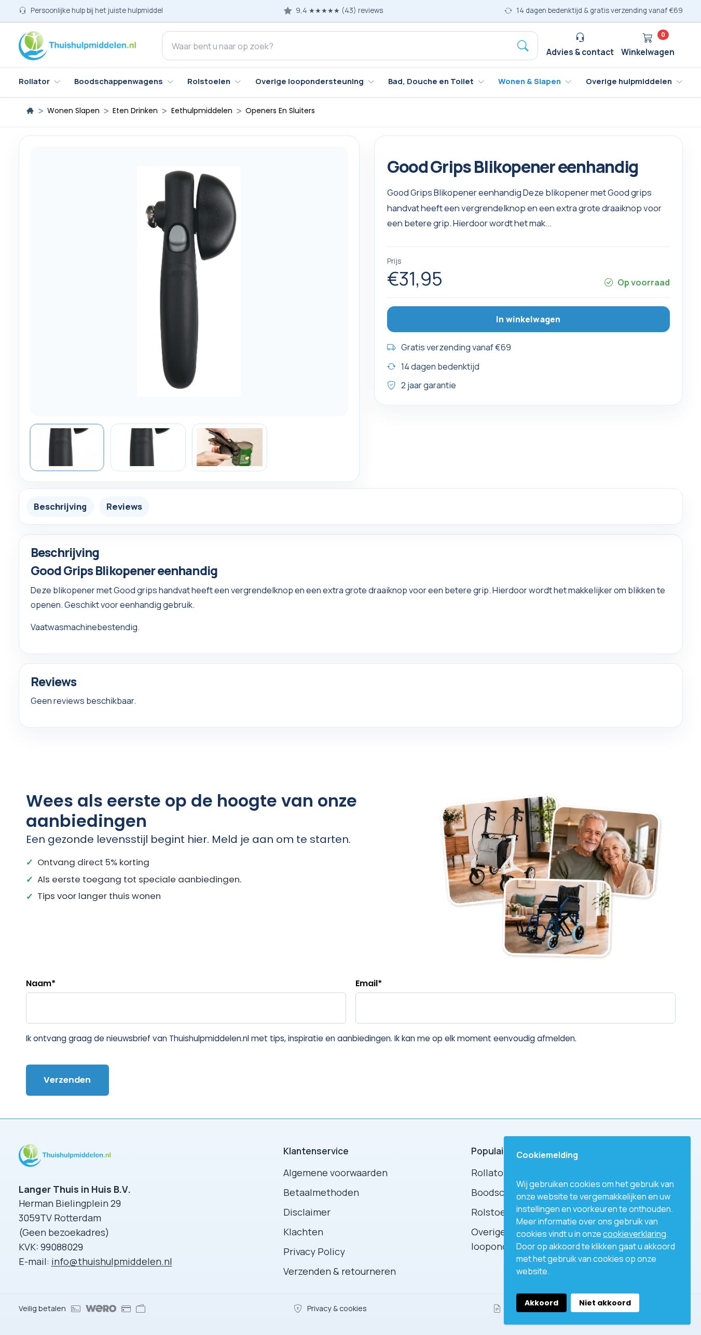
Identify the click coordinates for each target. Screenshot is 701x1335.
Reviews (124, 506)
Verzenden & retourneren (339, 1271)
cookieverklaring (634, 1233)
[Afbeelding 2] (148, 447)
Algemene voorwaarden (335, 1172)
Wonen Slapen (73, 111)
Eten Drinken (135, 111)
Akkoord (541, 1303)
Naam (41, 983)
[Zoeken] (523, 45)
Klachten (303, 1231)
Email (368, 983)
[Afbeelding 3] (229, 447)
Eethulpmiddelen (201, 111)
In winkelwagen (528, 318)
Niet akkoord (605, 1303)
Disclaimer (307, 1212)
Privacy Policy (314, 1251)
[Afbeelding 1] (67, 447)
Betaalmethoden (321, 1192)
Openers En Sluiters (280, 111)
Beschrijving (60, 506)
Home (30, 110)
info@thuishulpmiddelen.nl (111, 1261)
